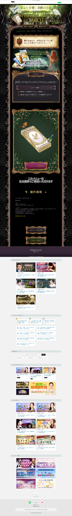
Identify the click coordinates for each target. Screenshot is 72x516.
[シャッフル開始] (36, 166)
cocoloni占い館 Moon (36, 506)
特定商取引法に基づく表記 (20, 215)
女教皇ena (28, 30)
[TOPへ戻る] (36, 240)
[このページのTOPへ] (36, 230)
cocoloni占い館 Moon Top (21, 30)
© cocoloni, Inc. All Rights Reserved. (36, 512)
